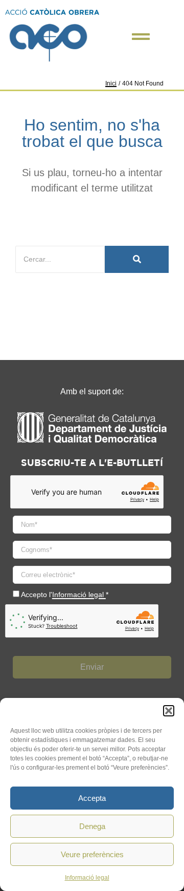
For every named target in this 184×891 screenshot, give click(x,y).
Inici (111, 83)
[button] (169, 711)
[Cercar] (137, 259)
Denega (92, 826)
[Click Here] (141, 37)
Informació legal (87, 877)
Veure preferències (92, 854)
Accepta (92, 798)
